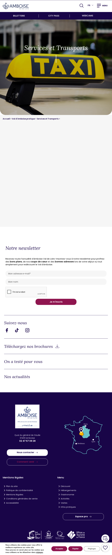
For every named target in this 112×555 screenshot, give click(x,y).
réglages (39, 552)
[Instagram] (29, 330)
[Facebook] (9, 330)
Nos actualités (17, 376)
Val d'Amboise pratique (23, 119)
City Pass (53, 15)
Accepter (59, 548)
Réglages (92, 548)
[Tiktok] (19, 330)
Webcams (87, 15)
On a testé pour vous (23, 361)
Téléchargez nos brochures (29, 346)
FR (89, 5)
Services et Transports (48, 119)
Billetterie (19, 15)
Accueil (6, 119)
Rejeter (75, 548)
